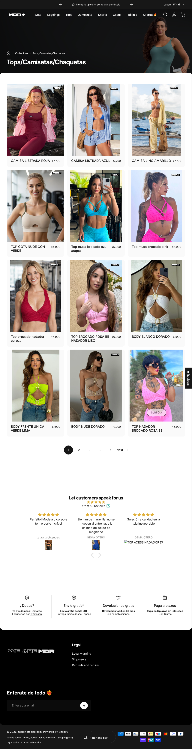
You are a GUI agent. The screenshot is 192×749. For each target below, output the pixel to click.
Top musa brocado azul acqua (89, 249)
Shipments (79, 659)
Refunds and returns (86, 665)
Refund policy (14, 737)
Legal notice (13, 742)
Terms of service (47, 737)
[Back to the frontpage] (8, 53)
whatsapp (36, 613)
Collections (21, 53)
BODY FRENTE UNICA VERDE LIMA (27, 429)
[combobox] (174, 4)
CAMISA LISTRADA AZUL (90, 161)
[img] (96, 502)
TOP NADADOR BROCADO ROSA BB (147, 429)
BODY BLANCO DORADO (151, 337)
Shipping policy (65, 737)
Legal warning (81, 653)
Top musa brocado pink (150, 247)
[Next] (131, 4)
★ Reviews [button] (188, 378)
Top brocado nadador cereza (27, 339)
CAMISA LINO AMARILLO (151, 161)
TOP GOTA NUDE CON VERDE (28, 249)
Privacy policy (30, 737)
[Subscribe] (84, 705)
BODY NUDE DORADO (88, 426)
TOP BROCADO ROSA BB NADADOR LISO (90, 339)
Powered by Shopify (55, 731)
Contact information (31, 742)
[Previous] (60, 4)
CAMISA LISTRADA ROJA (30, 161)
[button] (93, 555)
